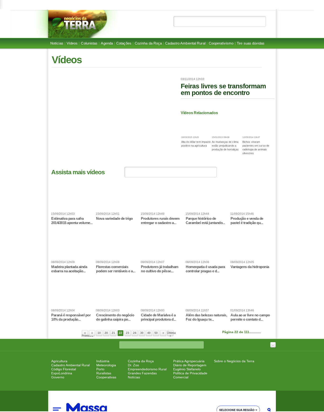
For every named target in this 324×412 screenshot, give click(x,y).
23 (127, 333)
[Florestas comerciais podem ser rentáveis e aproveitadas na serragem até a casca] (117, 246)
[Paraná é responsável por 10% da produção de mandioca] (72, 294)
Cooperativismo (221, 43)
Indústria (102, 361)
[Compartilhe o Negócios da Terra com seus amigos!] (273, 345)
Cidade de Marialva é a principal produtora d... (158, 317)
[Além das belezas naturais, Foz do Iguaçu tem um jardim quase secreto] (206, 294)
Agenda (107, 43)
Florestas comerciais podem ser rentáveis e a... (115, 269)
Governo (57, 377)
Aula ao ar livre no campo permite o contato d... (250, 317)
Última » (170, 333)
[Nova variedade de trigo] (117, 198)
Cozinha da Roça (148, 43)
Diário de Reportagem (189, 365)
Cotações (123, 43)
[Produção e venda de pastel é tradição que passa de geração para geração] (251, 198)
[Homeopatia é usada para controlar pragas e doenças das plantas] (206, 246)
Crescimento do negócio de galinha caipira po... (115, 317)
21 (113, 333)
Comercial (180, 377)
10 (99, 333)
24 (134, 333)
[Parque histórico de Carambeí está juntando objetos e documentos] (206, 198)
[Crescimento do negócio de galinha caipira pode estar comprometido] (117, 294)
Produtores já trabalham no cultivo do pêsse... (159, 269)
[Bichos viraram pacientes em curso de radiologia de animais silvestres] (257, 125)
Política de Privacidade (190, 373)
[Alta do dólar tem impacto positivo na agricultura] (196, 125)
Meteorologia (106, 365)
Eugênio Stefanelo (187, 369)
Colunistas (89, 43)
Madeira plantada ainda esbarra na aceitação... (69, 269)
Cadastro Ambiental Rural (185, 43)
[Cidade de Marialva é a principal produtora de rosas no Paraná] (162, 294)
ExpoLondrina (61, 373)
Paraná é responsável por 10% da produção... (71, 317)
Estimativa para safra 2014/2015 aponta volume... (72, 220)
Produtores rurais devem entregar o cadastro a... (160, 220)
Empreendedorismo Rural (147, 369)
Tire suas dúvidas (250, 43)
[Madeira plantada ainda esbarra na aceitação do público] (72, 246)
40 (149, 333)
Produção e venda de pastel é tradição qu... (247, 220)
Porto (100, 369)
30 (141, 333)
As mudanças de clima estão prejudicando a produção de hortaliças (225, 145)
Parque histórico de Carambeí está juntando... (205, 220)
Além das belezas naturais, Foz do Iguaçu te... (206, 317)
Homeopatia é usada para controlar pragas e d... (205, 269)
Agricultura (59, 361)
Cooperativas (106, 377)
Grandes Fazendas (142, 373)
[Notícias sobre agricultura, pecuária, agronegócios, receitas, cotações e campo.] (83, 24)
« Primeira (85, 333)
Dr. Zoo (133, 365)
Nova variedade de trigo (114, 218)
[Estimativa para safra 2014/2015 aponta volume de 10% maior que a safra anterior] (72, 198)
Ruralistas (103, 373)
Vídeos (72, 43)
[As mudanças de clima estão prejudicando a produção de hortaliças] (226, 125)
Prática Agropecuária (188, 361)
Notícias (56, 43)
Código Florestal (63, 369)
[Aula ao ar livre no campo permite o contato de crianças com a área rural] (251, 294)
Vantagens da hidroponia (250, 267)
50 (156, 333)
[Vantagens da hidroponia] (251, 246)
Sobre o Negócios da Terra (234, 361)
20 (106, 333)
